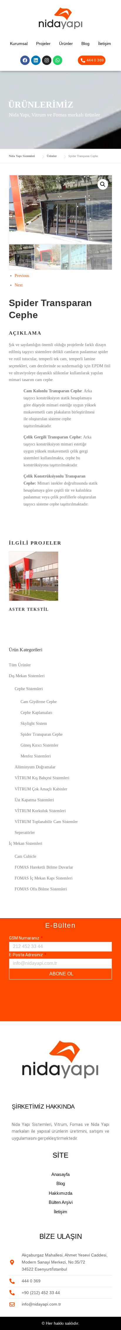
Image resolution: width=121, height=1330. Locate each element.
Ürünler (66, 43)
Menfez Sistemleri (36, 756)
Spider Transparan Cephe (42, 734)
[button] (103, 184)
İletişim (104, 43)
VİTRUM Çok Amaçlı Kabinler (41, 789)
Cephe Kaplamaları (36, 712)
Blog (85, 43)
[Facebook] (25, 60)
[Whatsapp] (57, 60)
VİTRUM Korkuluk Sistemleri (40, 811)
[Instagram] (46, 60)
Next (19, 285)
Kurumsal (19, 43)
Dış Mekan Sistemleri (27, 676)
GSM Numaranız (24, 938)
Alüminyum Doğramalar (35, 767)
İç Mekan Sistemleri (25, 843)
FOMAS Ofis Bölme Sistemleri (41, 889)
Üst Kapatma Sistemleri (34, 800)
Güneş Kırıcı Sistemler (39, 745)
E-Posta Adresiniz (26, 954)
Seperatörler (25, 832)
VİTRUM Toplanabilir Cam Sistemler (46, 822)
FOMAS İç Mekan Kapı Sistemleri (44, 878)
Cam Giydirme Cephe (39, 702)
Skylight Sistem (34, 723)
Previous (22, 275)
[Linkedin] (36, 60)
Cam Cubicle (25, 856)
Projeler (43, 43)
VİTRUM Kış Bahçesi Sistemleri (42, 778)
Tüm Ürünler (20, 665)
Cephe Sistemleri (29, 689)
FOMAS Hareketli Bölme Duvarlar (44, 867)
